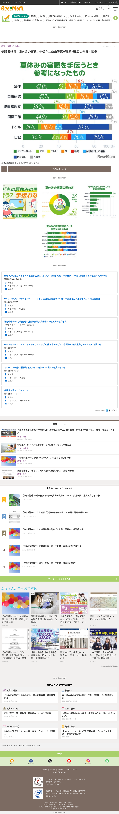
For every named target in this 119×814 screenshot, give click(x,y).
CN (102, 9)
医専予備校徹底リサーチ (57, 16)
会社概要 (61, 769)
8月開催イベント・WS (84, 20)
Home (11, 763)
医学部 (33, 16)
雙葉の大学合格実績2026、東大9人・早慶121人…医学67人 (73, 655)
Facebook (31, 763)
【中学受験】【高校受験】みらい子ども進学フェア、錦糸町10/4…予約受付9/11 (73, 619)
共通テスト (38, 20)
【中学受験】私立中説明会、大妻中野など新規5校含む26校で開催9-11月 (103, 655)
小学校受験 (27, 20)
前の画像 (4, 169)
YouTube (69, 763)
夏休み (48, 20)
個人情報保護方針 (60, 772)
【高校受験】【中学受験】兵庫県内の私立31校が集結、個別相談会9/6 (44, 655)
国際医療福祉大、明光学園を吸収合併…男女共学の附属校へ (44, 619)
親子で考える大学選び (92, 16)
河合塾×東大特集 (75, 16)
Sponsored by (100, 410)
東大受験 (42, 16)
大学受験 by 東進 (20, 16)
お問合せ (44, 769)
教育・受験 (12, 690)
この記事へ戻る (59, 169)
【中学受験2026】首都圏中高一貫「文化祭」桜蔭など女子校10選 (15, 619)
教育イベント (13, 708)
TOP (59, 754)
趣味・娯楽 (70, 726)
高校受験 (106, 16)
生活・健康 (70, 708)
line (107, 763)
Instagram (88, 763)
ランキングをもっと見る (59, 578)
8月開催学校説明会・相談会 (64, 20)
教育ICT (68, 690)
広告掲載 (52, 769)
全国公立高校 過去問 (103, 20)
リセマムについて (71, 769)
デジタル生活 (13, 726)
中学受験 (16, 20)
